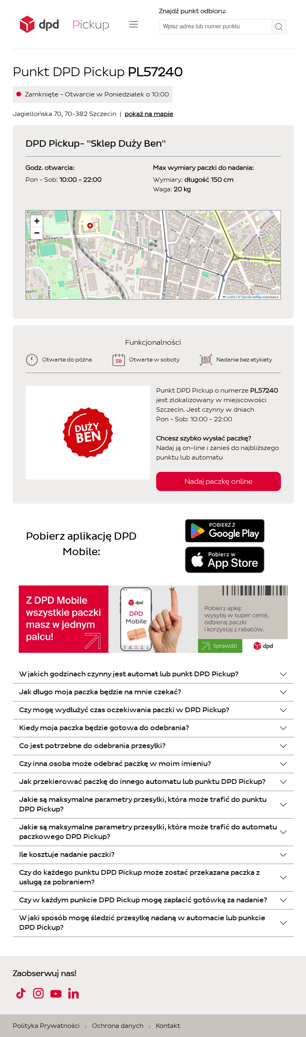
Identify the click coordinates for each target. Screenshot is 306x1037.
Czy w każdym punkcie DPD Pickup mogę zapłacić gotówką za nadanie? (143, 900)
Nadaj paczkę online (218, 481)
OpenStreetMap (251, 297)
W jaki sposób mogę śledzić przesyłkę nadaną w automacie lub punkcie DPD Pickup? (142, 922)
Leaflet (230, 297)
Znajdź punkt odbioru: (192, 11)
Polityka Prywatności (46, 1025)
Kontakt (168, 1025)
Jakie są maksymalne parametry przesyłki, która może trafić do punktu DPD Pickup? (143, 804)
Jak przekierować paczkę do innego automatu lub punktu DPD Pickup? (142, 781)
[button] (153, 247)
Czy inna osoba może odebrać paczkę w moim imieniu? (115, 763)
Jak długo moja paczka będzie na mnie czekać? (100, 692)
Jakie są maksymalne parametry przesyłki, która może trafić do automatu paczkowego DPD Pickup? (148, 832)
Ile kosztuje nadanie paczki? (66, 854)
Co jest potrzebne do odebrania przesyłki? (92, 745)
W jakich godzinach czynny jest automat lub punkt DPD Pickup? (128, 674)
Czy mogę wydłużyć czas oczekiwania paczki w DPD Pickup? (124, 710)
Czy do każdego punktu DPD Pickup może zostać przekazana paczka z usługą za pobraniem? (139, 877)
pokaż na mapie (149, 114)
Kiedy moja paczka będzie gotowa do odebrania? (104, 728)
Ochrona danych (117, 1025)
